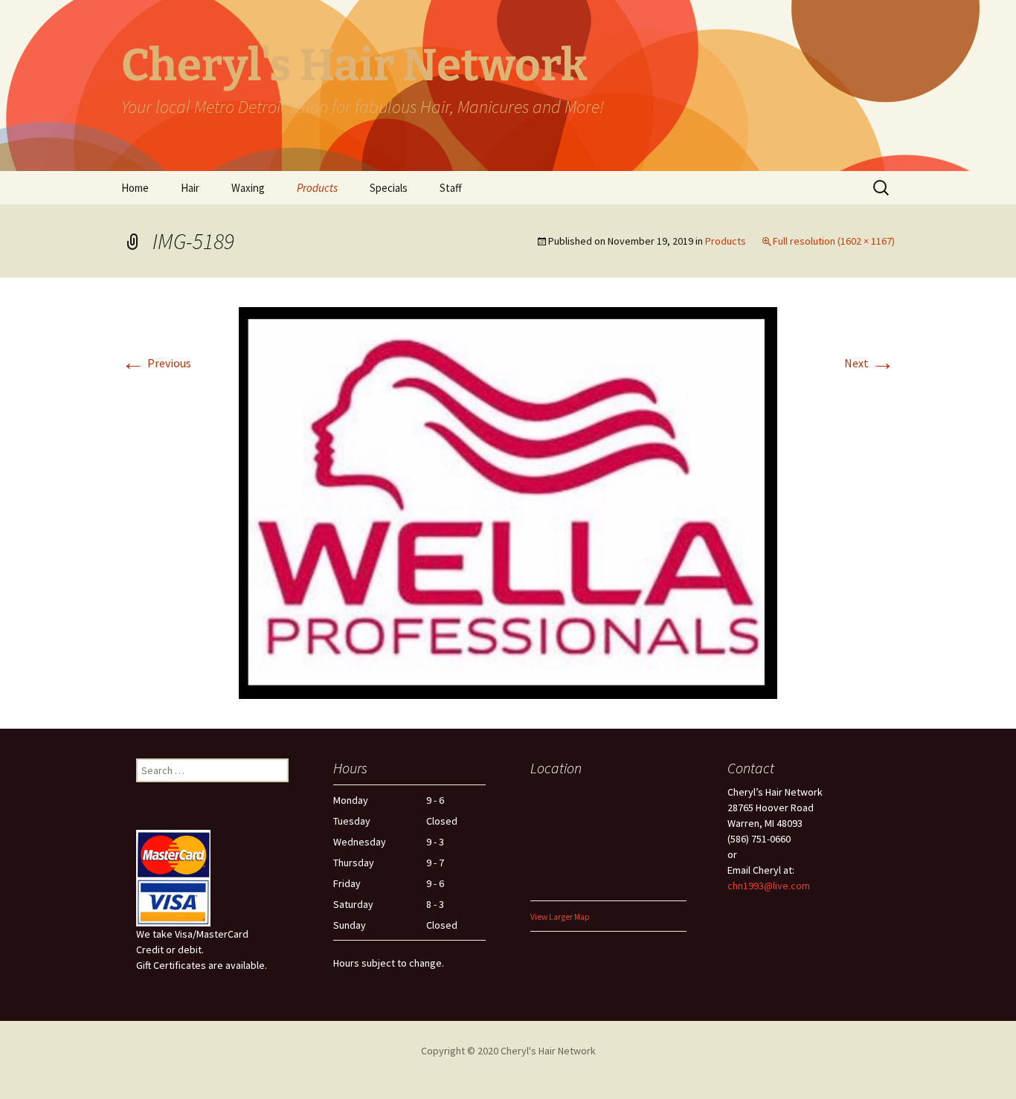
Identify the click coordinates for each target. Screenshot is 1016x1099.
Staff (451, 188)
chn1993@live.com (768, 885)
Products (317, 188)
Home (135, 188)
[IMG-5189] (508, 501)
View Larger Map (560, 917)
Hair (190, 188)
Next (869, 362)
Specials (389, 188)
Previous (156, 362)
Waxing (248, 188)
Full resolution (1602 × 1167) (834, 241)
